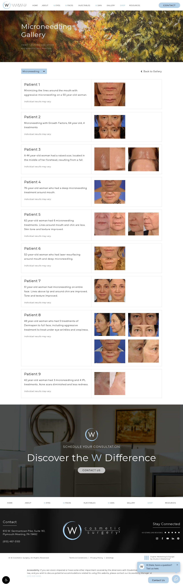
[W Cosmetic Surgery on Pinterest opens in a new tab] (178, 538)
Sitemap (110, 558)
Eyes (56, 5)
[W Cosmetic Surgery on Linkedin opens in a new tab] (173, 538)
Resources (134, 5)
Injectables (84, 5)
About (45, 5)
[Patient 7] (109, 290)
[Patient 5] (109, 224)
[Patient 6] (109, 258)
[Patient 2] (109, 127)
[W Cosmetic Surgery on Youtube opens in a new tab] (168, 538)
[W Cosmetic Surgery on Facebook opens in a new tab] (162, 538)
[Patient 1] (109, 94)
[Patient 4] (109, 192)
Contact (169, 5)
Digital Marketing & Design (162, 558)
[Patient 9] (109, 383)
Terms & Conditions (78, 558)
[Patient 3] (109, 158)
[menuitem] (157, 538)
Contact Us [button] (158, 580)
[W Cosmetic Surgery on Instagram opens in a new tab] (157, 538)
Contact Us (91, 470)
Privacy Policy (96, 558)
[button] (6, 580)
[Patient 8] (109, 324)
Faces (69, 5)
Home (35, 5)
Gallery (111, 5)
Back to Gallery (152, 71)
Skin (98, 5)
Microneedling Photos (36, 48)
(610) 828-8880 (34, 576)
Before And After (42, 45)
